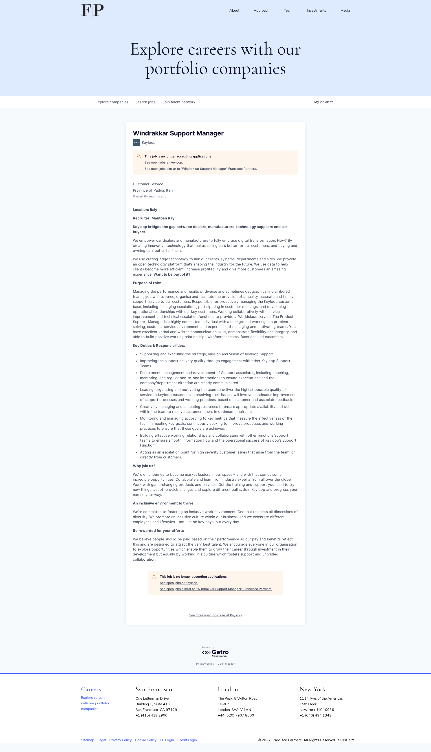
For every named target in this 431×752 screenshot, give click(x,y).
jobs (145, 102)
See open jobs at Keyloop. (164, 162)
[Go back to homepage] (92, 11)
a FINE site (346, 740)
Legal (101, 740)
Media (345, 10)
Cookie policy (226, 663)
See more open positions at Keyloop (215, 615)
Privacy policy (205, 663)
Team (288, 10)
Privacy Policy (120, 740)
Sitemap (87, 740)
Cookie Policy (145, 740)
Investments (316, 10)
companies (112, 102)
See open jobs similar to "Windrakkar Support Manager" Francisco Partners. (201, 168)
